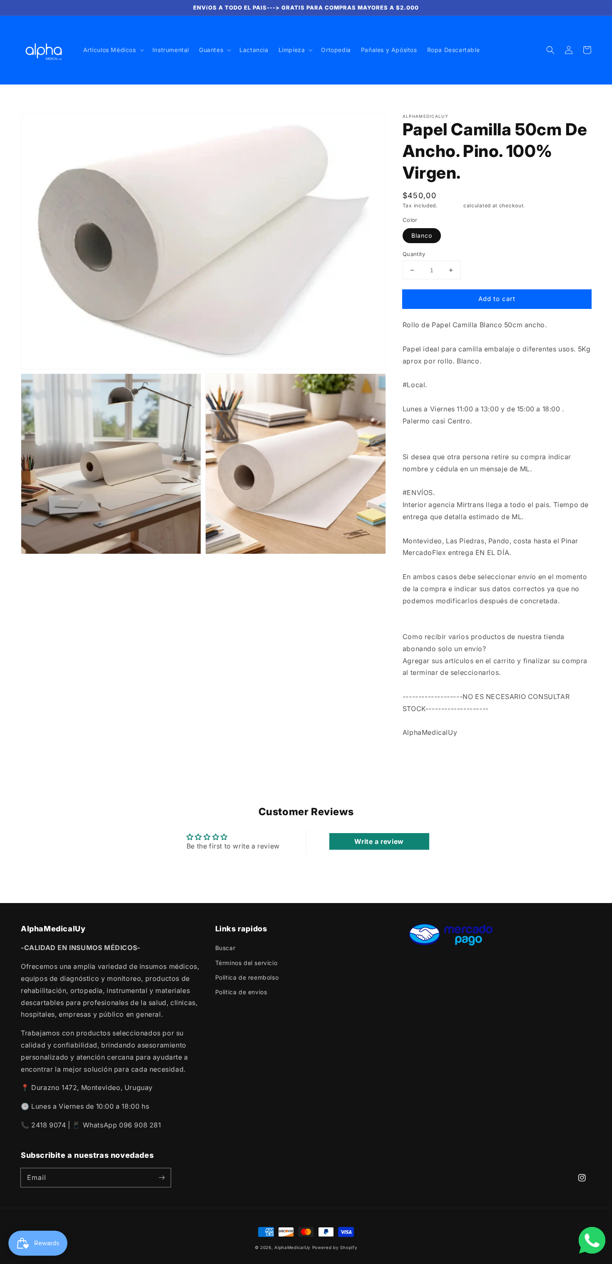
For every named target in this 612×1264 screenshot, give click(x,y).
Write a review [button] (378, 841)
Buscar (225, 947)
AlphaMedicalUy (292, 1247)
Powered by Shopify (335, 1247)
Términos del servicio (246, 962)
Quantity (414, 254)
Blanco (421, 235)
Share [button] (420, 754)
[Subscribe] (161, 1177)
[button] (550, 50)
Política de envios (241, 991)
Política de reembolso (247, 977)
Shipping (450, 205)
